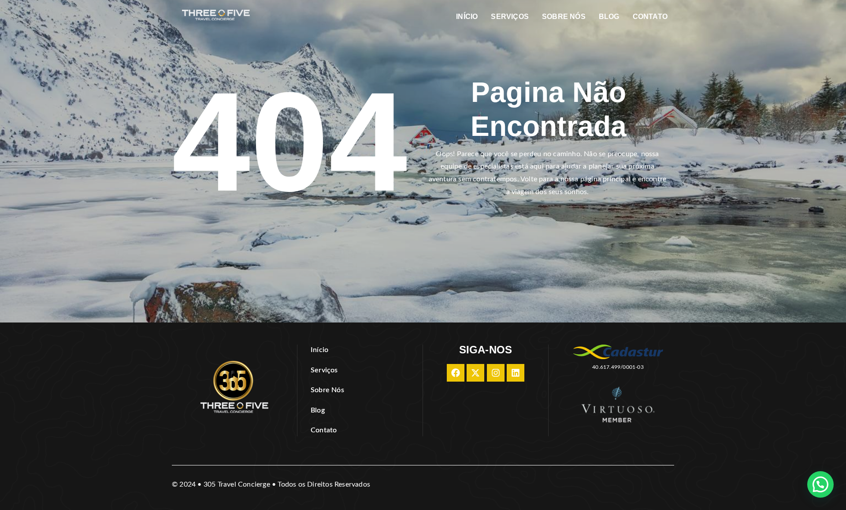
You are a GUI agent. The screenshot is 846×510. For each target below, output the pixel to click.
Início (467, 16)
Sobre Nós (564, 16)
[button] (820, 484)
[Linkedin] (515, 373)
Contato (650, 16)
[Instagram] (496, 373)
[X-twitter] (475, 373)
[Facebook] (455, 373)
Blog (609, 16)
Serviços (510, 16)
